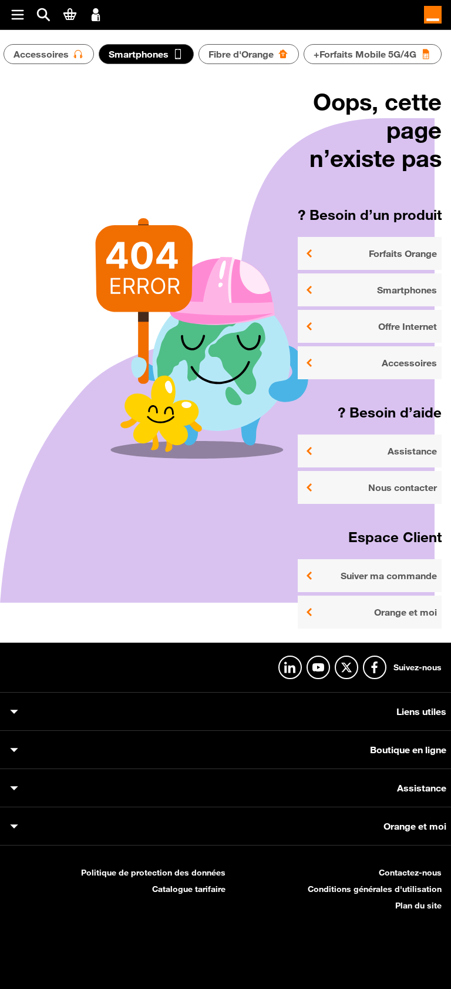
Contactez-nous (410, 872)
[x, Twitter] (346, 667)
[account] (95, 13)
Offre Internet (407, 326)
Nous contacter (402, 487)
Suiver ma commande (389, 576)
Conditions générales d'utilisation (375, 889)
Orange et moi (405, 612)
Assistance (412, 451)
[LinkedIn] (290, 667)
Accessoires (409, 363)
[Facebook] (374, 667)
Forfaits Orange (403, 253)
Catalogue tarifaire (189, 889)
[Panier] (70, 14)
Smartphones (407, 290)
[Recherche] (43, 14)
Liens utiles (421, 711)
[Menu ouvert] (17, 14)
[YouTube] (318, 667)
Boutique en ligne (408, 750)
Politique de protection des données (153, 872)
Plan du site (418, 905)
